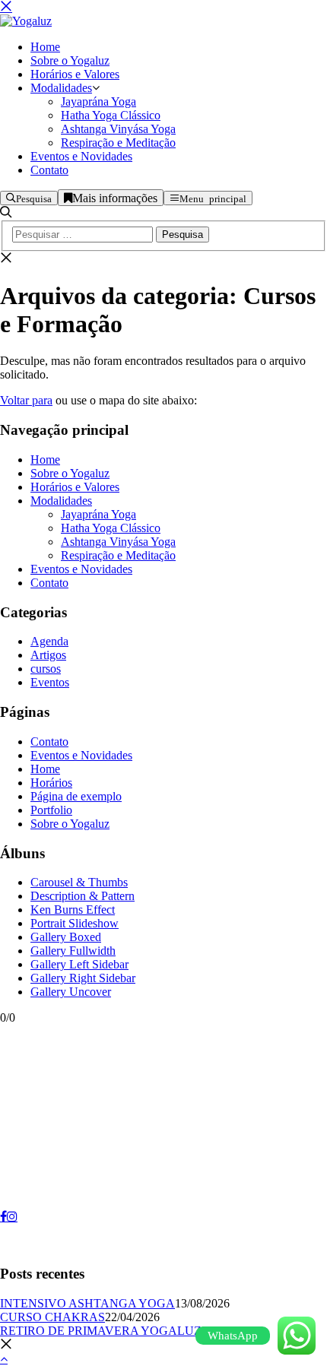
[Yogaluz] (26, 20)
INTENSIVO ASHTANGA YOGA (87, 1303)
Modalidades (61, 500)
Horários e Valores (74, 486)
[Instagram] (12, 1216)
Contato (49, 582)
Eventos (49, 682)
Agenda (49, 641)
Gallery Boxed (65, 936)
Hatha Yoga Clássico (110, 527)
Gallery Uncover (70, 991)
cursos (45, 668)
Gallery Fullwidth (73, 950)
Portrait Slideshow (74, 923)
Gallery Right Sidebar (82, 977)
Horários (51, 782)
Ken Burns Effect (72, 909)
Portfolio (51, 809)
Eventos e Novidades (81, 569)
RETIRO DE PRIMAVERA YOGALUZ (101, 1330)
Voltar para (26, 400)
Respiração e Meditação (118, 555)
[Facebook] (3, 1216)
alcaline (29, 1244)
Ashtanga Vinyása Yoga (118, 541)
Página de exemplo (76, 796)
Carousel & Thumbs (79, 882)
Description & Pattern (82, 895)
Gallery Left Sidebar (79, 964)
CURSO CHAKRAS (52, 1317)
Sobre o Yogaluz (70, 473)
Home (45, 459)
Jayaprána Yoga (98, 514)
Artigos (48, 654)
